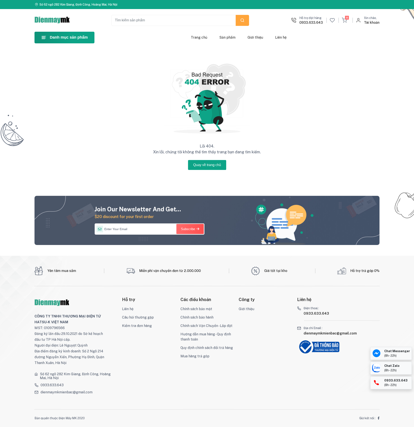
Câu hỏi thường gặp (138, 317)
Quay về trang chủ (207, 165)
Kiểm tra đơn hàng (137, 326)
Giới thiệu (255, 37)
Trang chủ (199, 37)
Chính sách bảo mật (196, 309)
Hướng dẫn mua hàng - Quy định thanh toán (205, 336)
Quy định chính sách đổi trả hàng (206, 348)
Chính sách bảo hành (196, 317)
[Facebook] (379, 418)
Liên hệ (281, 37)
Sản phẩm (227, 37)
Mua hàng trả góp (194, 356)
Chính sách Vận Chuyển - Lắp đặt (206, 326)
